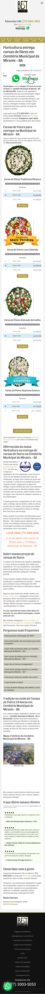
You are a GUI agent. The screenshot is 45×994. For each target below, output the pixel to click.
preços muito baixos (11, 596)
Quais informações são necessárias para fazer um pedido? (22, 642)
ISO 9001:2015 (22, 958)
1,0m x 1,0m (16, 191)
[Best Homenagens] (22, 8)
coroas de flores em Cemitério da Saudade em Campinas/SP (20, 621)
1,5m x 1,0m (16, 199)
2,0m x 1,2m (15, 411)
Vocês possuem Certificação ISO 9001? (19, 636)
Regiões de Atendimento (22, 932)
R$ (37, 191)
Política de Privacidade (22, 962)
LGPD (22, 953)
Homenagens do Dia (22, 975)
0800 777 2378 (23, 25)
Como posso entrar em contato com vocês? (21, 677)
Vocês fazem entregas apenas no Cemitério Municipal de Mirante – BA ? (21, 670)
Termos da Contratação (23, 949)
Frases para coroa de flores (22, 940)
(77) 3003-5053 (31, 21)
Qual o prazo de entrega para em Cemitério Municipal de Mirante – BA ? (20, 657)
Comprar (23, 205)
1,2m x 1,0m (16, 195)
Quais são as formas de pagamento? (18, 664)
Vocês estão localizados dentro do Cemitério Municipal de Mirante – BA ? (21, 650)
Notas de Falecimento (22, 971)
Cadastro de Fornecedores (22, 945)
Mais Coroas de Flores (22, 431)
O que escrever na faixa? (13, 682)
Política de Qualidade (22, 967)
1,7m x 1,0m (15, 406)
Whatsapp (34, 116)
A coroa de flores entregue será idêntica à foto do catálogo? (22, 688)
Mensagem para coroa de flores (22, 936)
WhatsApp (27, 876)
